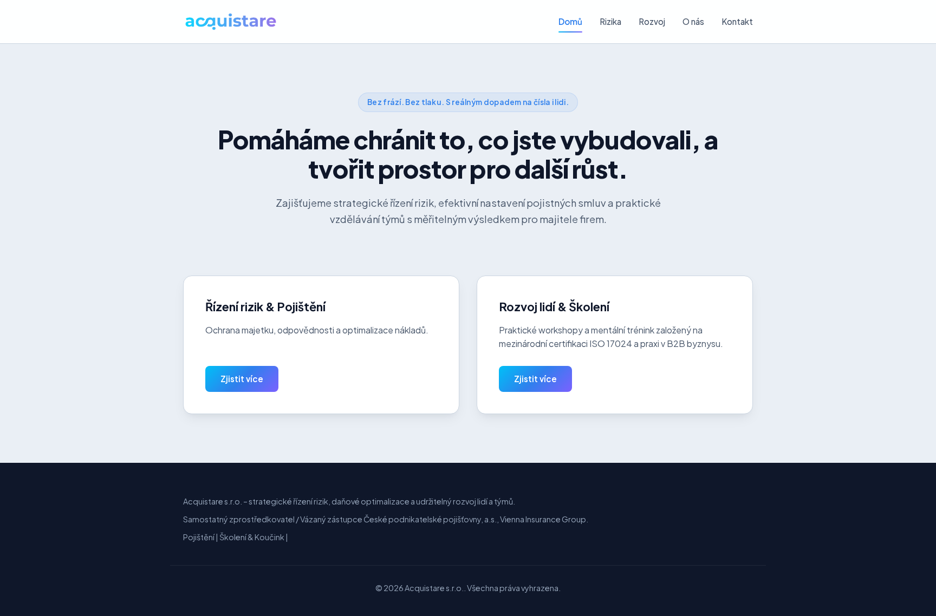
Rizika (610, 21)
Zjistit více (241, 378)
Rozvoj (652, 21)
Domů (570, 21)
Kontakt (737, 21)
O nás (693, 21)
